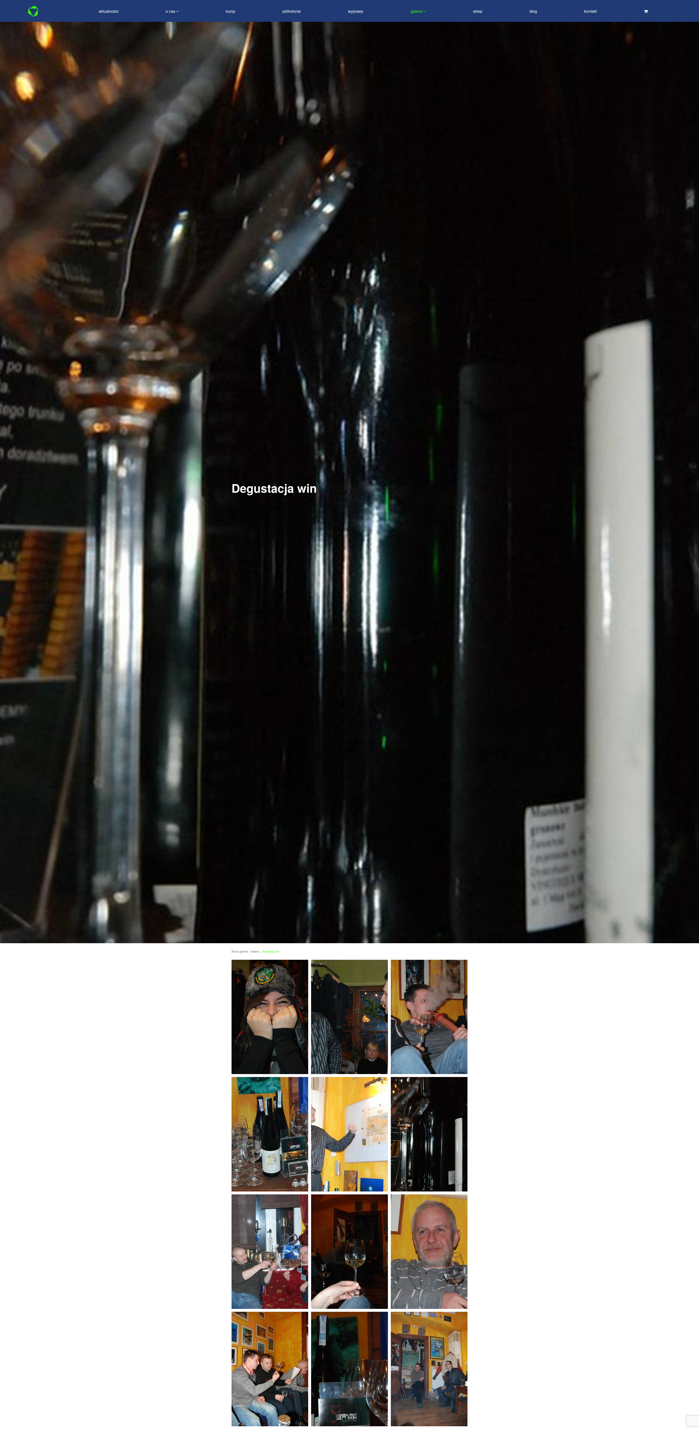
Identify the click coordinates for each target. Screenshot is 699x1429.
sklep (477, 11)
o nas (170, 11)
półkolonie (292, 11)
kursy (230, 11)
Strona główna (240, 951)
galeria (416, 11)
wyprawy (355, 11)
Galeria (255, 951)
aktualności (109, 11)
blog (533, 11)
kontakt (590, 11)
